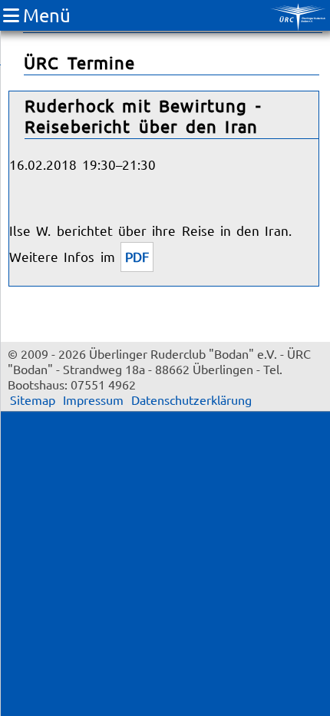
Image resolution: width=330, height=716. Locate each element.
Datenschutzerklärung (191, 399)
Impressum (93, 399)
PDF (137, 256)
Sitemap (32, 399)
